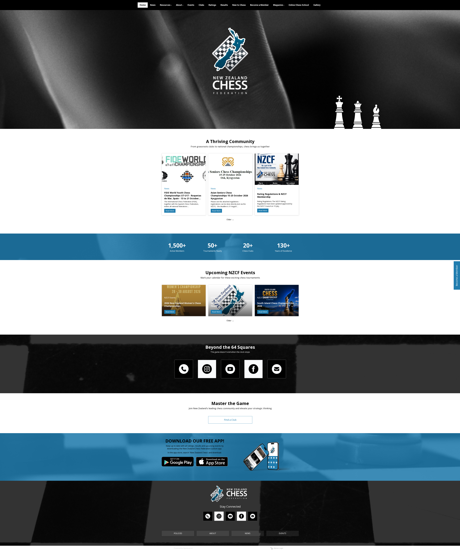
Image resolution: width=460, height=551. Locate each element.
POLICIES (178, 533)
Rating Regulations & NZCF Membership (272, 195)
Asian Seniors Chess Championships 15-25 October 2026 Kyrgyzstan (229, 195)
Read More (170, 211)
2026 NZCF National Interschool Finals (228, 304)
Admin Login (278, 548)
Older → (230, 219)
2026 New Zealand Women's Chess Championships (182, 304)
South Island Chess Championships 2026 (275, 304)
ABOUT (212, 533)
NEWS (247, 533)
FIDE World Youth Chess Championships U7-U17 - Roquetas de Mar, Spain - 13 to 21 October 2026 (182, 195)
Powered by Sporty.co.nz (183, 548)
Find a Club (230, 419)
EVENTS (282, 533)
